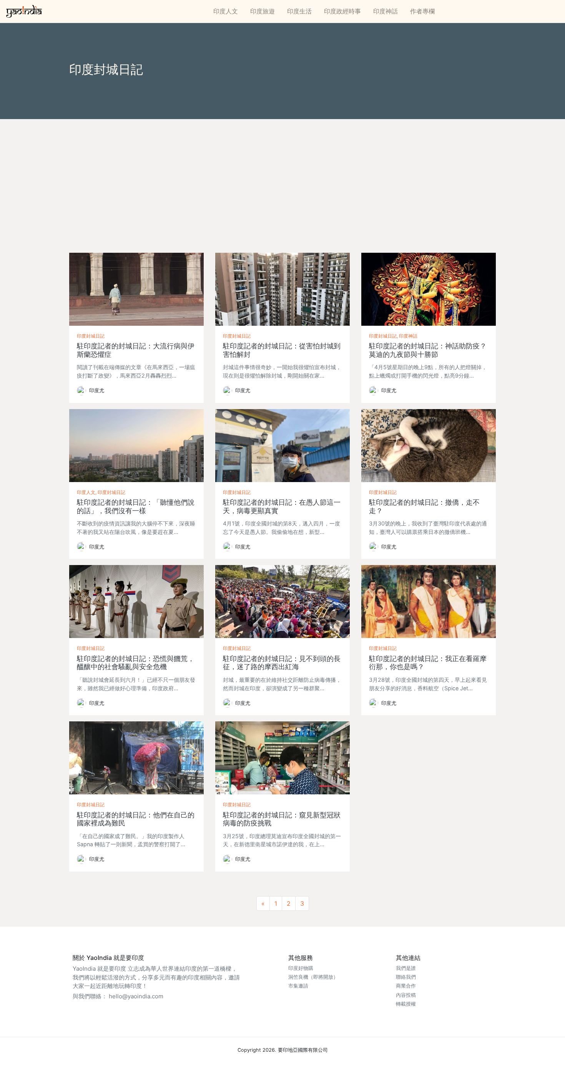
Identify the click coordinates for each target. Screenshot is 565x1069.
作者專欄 (422, 11)
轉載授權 (406, 1004)
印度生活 (299, 11)
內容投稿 (406, 995)
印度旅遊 (262, 11)
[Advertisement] (282, 176)
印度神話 (385, 11)
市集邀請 (298, 986)
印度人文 (225, 11)
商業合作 (406, 986)
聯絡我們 (406, 977)
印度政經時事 (342, 11)
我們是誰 (406, 968)
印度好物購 (300, 968)
